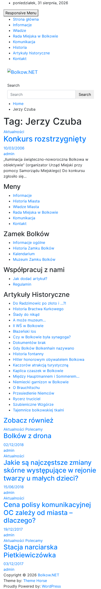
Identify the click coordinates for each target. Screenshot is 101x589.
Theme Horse (35, 580)
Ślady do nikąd (26, 314)
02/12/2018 (14, 444)
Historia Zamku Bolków (33, 248)
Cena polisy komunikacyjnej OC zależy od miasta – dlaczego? (47, 512)
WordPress (51, 586)
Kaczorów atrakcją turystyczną (40, 365)
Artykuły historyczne (31, 53)
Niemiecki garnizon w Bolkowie (41, 382)
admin (9, 153)
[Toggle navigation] (10, 81)
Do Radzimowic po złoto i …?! (39, 303)
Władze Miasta (26, 206)
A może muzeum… (29, 320)
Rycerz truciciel (26, 398)
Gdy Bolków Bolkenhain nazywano (43, 348)
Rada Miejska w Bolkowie (35, 36)
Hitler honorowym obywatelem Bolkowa (48, 359)
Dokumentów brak (29, 342)
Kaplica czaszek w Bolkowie (38, 370)
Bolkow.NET (48, 575)
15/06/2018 (14, 487)
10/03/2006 (14, 148)
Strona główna (26, 19)
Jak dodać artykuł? (30, 278)
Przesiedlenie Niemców (33, 393)
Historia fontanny (28, 353)
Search (13, 85)
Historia (20, 47)
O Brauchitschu (26, 387)
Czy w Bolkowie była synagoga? (42, 337)
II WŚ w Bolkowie (28, 325)
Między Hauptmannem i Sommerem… (46, 376)
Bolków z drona (27, 436)
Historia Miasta (26, 201)
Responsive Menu (20, 13)
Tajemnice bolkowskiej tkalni (38, 410)
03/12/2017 (13, 563)
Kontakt (20, 58)
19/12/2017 (13, 529)
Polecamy (34, 429)
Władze (19, 30)
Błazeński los (24, 331)
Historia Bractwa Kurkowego (38, 308)
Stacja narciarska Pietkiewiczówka (31, 551)
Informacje (22, 24)
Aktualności (14, 131)
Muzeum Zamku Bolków (34, 259)
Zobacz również (28, 420)
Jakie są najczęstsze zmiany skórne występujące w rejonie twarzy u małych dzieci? (50, 470)
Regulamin (22, 284)
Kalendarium (24, 253)
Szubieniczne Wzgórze (33, 404)
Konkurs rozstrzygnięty (45, 138)
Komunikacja (24, 41)
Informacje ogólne (29, 242)
